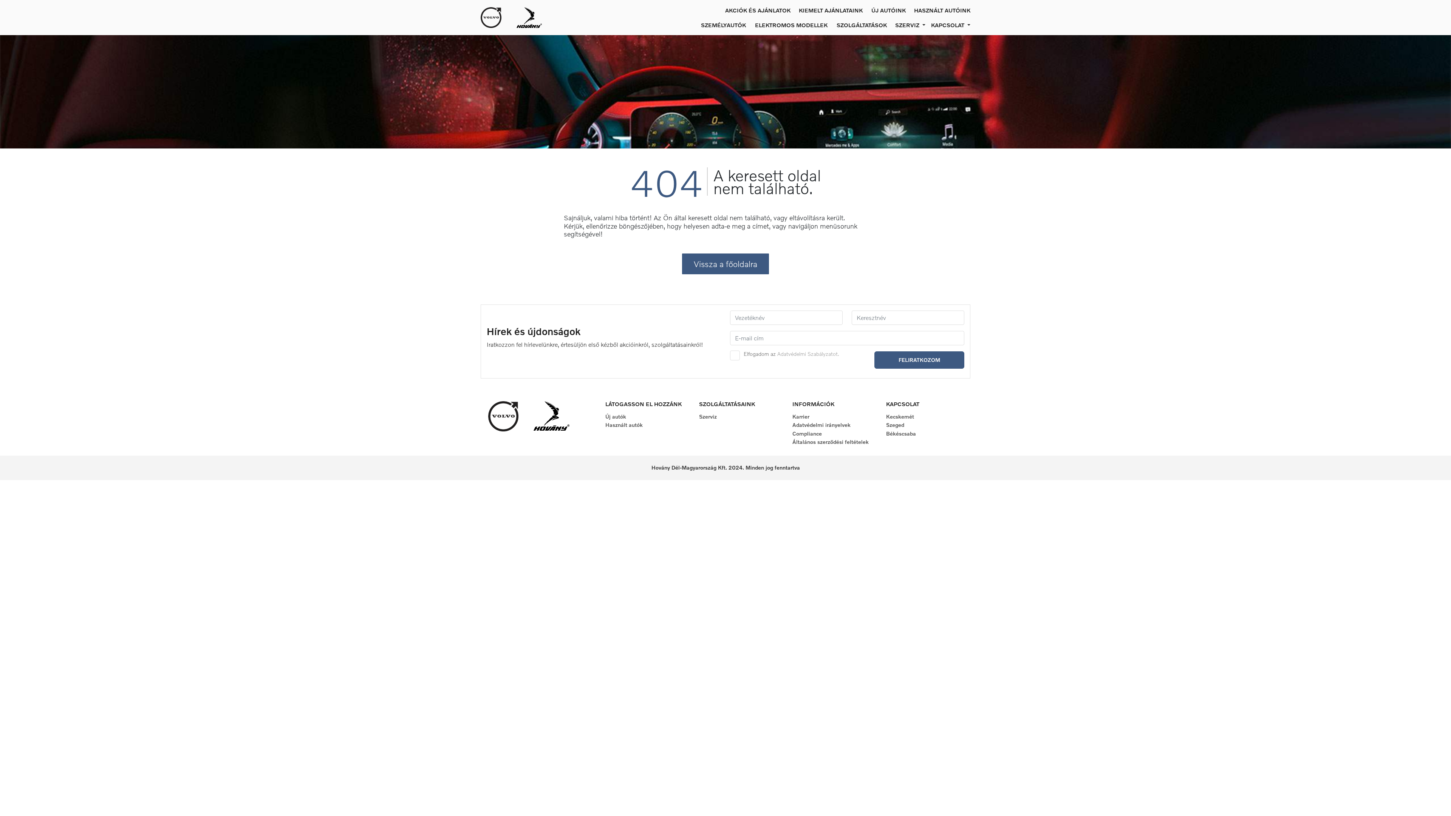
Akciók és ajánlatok (757, 10)
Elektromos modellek (791, 25)
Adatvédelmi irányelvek (821, 425)
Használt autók (624, 425)
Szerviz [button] (908, 25)
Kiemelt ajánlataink (831, 10)
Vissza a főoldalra (725, 264)
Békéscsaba (901, 433)
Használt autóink (942, 10)
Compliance (807, 433)
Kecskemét (900, 416)
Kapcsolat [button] (948, 25)
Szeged (895, 425)
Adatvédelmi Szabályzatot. (808, 354)
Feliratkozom (919, 360)
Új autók (615, 416)
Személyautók (723, 25)
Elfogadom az (791, 354)
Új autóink (888, 10)
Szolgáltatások (862, 25)
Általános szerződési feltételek (830, 442)
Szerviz (708, 416)
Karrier (800, 416)
